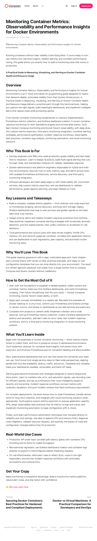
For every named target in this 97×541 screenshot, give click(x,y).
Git (63, 530)
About (35, 6)
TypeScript (44, 527)
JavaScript (47, 530)
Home (27, 6)
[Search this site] (66, 6)
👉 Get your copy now (17, 487)
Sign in (74, 6)
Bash (38, 530)
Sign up (33, 527)
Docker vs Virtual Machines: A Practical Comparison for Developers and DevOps (72, 502)
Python (53, 527)
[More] (42, 6)
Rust (56, 530)
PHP (68, 530)
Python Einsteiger (66, 527)
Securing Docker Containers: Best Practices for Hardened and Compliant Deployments (24, 502)
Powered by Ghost (86, 527)
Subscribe (86, 6)
